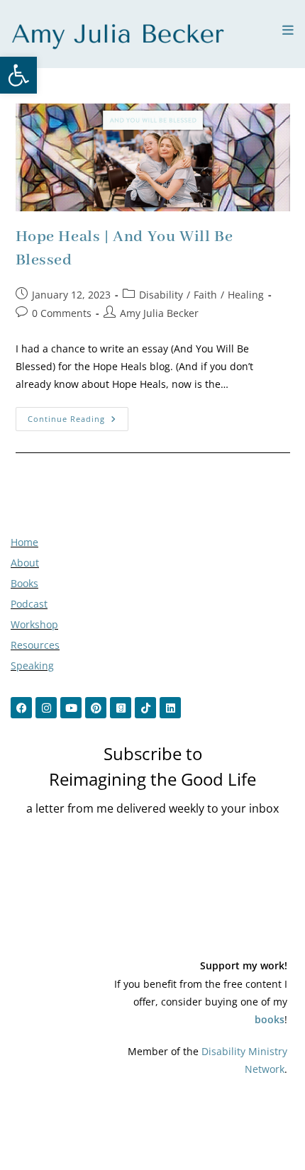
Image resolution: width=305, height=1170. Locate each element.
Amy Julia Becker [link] (159, 313)
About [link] (25, 562)
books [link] (269, 1019)
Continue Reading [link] (78, 415)
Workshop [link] (34, 624)
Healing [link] (246, 294)
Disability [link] (161, 294)
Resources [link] (35, 645)
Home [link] (24, 542)
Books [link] (24, 583)
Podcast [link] (29, 604)
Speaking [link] (32, 665)
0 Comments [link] (62, 313)
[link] (18, 75)
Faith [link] (205, 294)
